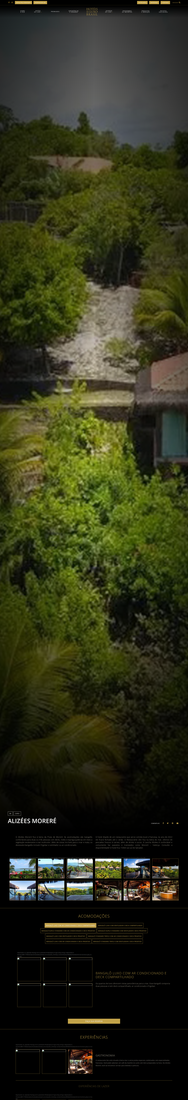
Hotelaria (142, 2)
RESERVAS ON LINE (40, 2)
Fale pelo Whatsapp (23, 2)
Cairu (17, 813)
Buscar (175, 2)
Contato (165, 2)
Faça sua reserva (94, 1021)
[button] (163, 823)
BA (10, 813)
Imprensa (154, 2)
